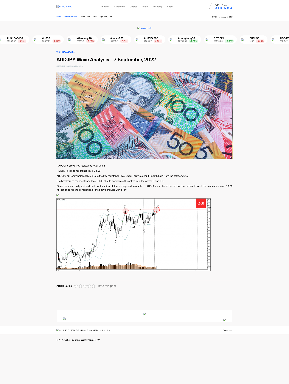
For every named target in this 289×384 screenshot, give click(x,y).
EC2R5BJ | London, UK (90, 340)
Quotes (133, 6)
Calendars (119, 6)
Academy (157, 6)
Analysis (105, 6)
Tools (145, 6)
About (170, 6)
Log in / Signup (223, 7)
